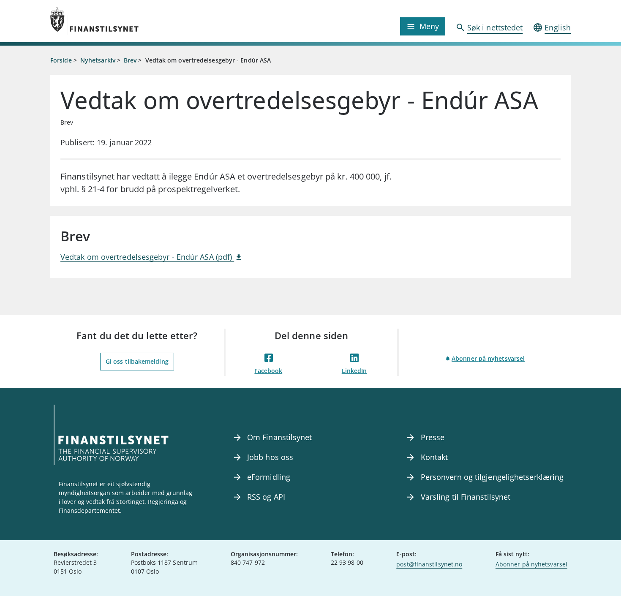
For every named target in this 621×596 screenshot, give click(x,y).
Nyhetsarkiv (97, 60)
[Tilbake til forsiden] (115, 21)
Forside (61, 60)
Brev (130, 60)
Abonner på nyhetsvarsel (488, 358)
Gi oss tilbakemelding (137, 361)
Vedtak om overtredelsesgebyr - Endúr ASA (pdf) (147, 257)
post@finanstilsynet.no (429, 564)
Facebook (268, 371)
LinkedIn (354, 371)
